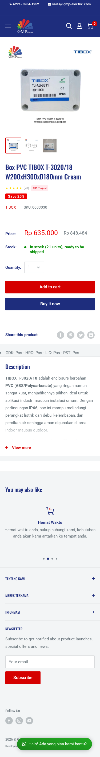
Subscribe (23, 677)
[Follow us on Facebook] (9, 720)
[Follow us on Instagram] (19, 720)
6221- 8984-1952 (25, 4)
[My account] (79, 26)
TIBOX (10, 207)
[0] (90, 26)
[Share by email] (91, 335)
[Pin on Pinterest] (70, 335)
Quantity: (13, 267)
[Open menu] (8, 26)
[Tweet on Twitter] (81, 335)
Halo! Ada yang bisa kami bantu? (58, 744)
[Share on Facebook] (60, 335)
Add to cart (50, 286)
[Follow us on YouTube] (29, 720)
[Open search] (69, 26)
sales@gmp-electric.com (71, 4)
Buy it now (50, 303)
